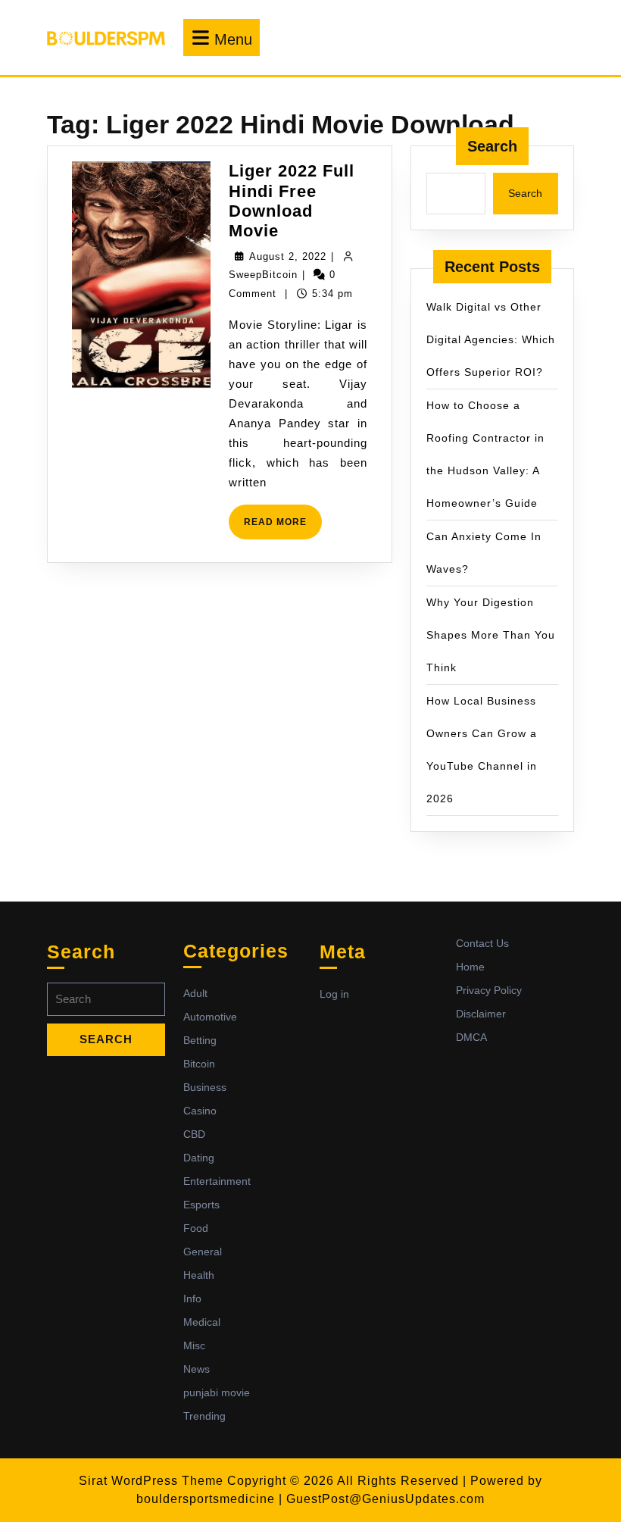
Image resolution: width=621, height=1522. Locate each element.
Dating (198, 1158)
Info (192, 1298)
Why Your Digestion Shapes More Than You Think (490, 634)
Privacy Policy (489, 990)
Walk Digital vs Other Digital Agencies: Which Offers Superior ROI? (490, 339)
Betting (200, 1040)
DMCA (471, 1037)
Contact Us (482, 943)
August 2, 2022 (287, 256)
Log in (334, 994)
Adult (195, 993)
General (202, 1251)
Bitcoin (199, 1064)
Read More (283, 527)
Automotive (210, 1017)
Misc (194, 1345)
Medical (201, 1322)
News (196, 1369)
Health (198, 1275)
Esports (201, 1205)
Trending (204, 1416)
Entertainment (217, 1181)
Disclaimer (481, 1014)
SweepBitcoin (263, 274)
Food (195, 1228)
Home (470, 967)
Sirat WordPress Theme (151, 1480)
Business (204, 1087)
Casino (200, 1111)
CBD (194, 1134)
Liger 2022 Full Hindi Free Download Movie (291, 200)
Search (492, 146)
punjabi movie (216, 1392)
